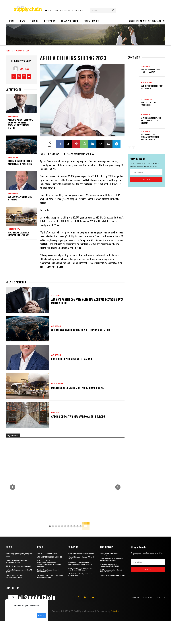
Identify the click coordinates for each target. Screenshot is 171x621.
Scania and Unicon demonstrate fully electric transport (111, 559)
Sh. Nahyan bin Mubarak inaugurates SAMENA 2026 (109, 565)
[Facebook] (13, 76)
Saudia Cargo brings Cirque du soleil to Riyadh (48, 571)
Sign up (146, 180)
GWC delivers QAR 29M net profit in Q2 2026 (151, 70)
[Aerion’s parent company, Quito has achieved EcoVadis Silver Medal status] (21, 103)
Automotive (146, 83)
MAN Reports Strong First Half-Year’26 (152, 87)
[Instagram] (19, 76)
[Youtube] (29, 76)
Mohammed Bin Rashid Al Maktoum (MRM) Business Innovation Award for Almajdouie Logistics (49, 563)
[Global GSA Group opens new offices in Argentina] (21, 145)
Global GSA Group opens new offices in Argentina (20, 162)
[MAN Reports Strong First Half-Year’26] (133, 86)
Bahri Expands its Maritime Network (81, 553)
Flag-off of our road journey (47, 553)
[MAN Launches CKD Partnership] (133, 102)
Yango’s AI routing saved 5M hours (112, 575)
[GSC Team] (16, 68)
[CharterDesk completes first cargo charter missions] (133, 119)
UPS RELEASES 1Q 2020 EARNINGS (49, 557)
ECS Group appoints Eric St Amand (20, 198)
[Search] (113, 10)
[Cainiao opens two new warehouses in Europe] (27, 415)
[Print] (108, 144)
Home (8, 50)
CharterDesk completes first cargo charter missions (151, 120)
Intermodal (14, 229)
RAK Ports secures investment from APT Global (111, 571)
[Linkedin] (92, 144)
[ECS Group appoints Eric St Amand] (21, 180)
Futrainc (115, 611)
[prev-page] (129, 148)
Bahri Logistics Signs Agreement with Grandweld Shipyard (80, 569)
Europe (55, 412)
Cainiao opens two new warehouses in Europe (78, 417)
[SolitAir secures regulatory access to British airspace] (133, 135)
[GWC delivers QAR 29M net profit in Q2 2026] (133, 69)
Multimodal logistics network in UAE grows (18, 234)
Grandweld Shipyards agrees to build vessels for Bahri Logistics (80, 563)
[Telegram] (116, 144)
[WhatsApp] (84, 144)
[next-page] (133, 148)
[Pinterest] (76, 144)
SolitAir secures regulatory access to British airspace (150, 137)
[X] (24, 76)
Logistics (145, 66)
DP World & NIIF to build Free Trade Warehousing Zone (50, 576)
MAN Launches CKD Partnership (148, 103)
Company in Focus (22, 50)
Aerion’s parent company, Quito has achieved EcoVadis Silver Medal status (20, 124)
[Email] (100, 144)
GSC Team (24, 68)
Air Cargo (13, 116)
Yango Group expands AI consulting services (109, 554)
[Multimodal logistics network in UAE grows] (21, 216)
